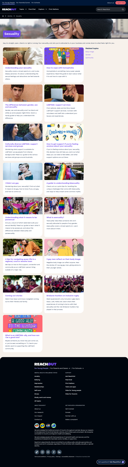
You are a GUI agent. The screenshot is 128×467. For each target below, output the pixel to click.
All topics (37, 401)
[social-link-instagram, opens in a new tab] (42, 452)
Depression (38, 383)
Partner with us (70, 416)
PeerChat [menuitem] (32, 9)
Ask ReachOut (70, 376)
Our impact (38, 416)
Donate (67, 412)
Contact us (38, 420)
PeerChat (68, 380)
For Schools (35, 2)
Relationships (39, 387)
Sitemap (58, 457)
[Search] (123, 9)
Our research (38, 412)
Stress (36, 394)
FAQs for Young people (73, 390)
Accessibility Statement (68, 457)
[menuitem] (22, 9)
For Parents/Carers (23, 2)
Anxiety (37, 376)
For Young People (8, 2)
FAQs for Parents (71, 394)
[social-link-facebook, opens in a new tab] (53, 452)
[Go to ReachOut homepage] (9, 9)
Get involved (69, 409)
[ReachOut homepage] (3, 16)
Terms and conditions (40, 457)
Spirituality (89, 58)
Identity (9, 16)
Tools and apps (70, 387)
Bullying (37, 380)
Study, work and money (42, 397)
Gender (88, 55)
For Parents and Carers (59, 368)
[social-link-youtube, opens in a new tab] (48, 452)
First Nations (69, 383)
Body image (90, 52)
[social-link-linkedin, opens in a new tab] (59, 452)
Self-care (37, 390)
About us (110, 3)
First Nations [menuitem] (54, 9)
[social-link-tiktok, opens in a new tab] (36, 452)
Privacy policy (51, 457)
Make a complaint (71, 420)
